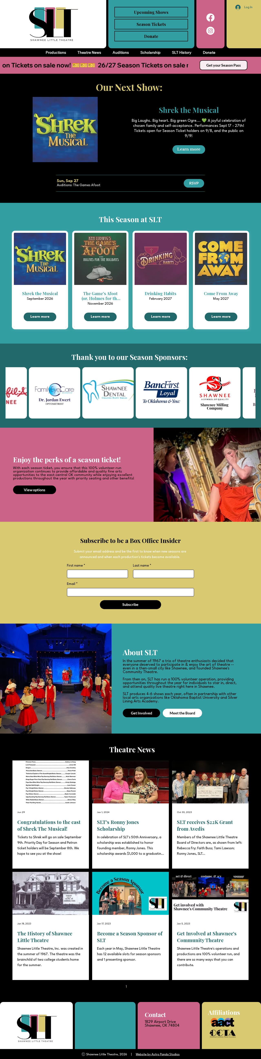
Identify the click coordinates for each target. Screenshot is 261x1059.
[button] (78, 185)
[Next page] (143, 987)
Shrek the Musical (189, 110)
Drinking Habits (160, 293)
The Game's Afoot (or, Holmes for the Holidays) (100, 296)
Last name (142, 565)
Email (72, 584)
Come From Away (221, 293)
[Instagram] (210, 31)
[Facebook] (210, 17)
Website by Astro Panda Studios (158, 1054)
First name (76, 565)
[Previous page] (117, 987)
